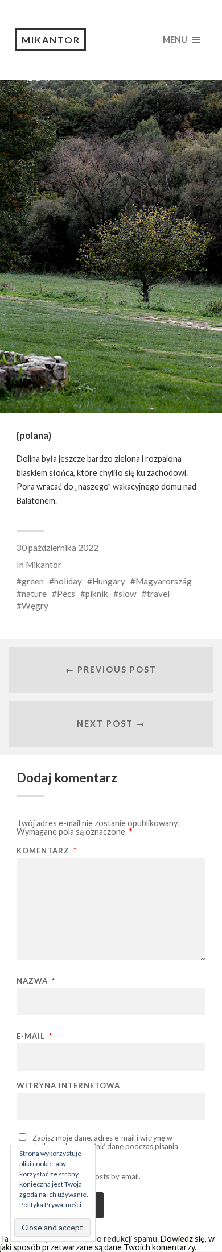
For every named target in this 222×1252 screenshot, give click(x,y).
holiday (68, 581)
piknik (96, 593)
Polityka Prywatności (50, 1204)
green (33, 581)
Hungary (108, 581)
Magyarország (163, 581)
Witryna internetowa (68, 1085)
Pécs (66, 593)
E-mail (34, 1036)
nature (34, 593)
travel (158, 593)
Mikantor (51, 39)
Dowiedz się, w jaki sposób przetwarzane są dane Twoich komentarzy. (107, 1242)
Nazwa (36, 981)
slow (127, 593)
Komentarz (47, 851)
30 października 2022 (57, 547)
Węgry (35, 605)
